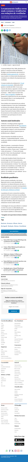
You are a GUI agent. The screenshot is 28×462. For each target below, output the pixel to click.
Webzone (3, 370)
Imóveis (16, 391)
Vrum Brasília (17, 413)
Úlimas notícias (17, 372)
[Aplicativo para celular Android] (19, 444)
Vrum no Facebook (4, 420)
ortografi (4, 226)
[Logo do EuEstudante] (14, 2)
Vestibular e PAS (18, 335)
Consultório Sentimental (5, 366)
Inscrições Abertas (18, 352)
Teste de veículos (4, 413)
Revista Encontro (20, 415)
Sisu (15, 337)
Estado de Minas (18, 428)
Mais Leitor (3, 385)
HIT (1, 382)
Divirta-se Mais (5, 374)
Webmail (2, 372)
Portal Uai (16, 430)
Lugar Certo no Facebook (19, 380)
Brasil (2, 328)
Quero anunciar (17, 389)
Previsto (16, 349)
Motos (2, 418)
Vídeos (2, 416)
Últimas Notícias (18, 332)
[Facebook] (5, 31)
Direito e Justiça (4, 351)
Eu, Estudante (19, 321)
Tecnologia (3, 342)
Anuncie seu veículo (4, 409)
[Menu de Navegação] (2, 2)
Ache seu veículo (4, 407)
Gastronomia (3, 368)
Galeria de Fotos (18, 379)
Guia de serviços (18, 373)
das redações (22, 125)
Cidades (2, 325)
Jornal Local (17, 409)
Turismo (2, 344)
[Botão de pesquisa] (26, 2)
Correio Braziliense (7, 321)
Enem (13, 22)
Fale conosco (17, 342)
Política (2, 326)
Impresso (4, 347)
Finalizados (17, 354)
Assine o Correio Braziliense (6, 358)
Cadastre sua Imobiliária (19, 384)
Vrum (2, 405)
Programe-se (3, 378)
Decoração (17, 377)
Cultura (16, 333)
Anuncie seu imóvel (18, 366)
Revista (16, 419)
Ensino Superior (17, 325)
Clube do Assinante (4, 356)
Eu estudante (8, 22)
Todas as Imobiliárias (18, 382)
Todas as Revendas (4, 421)
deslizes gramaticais (12, 74)
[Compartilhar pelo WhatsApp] (18, 243)
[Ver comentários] (10, 31)
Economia (3, 330)
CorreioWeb (4, 362)
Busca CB (3, 354)
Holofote (2, 340)
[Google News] (21, 451)
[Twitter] (7, 31)
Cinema (2, 377)
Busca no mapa (17, 368)
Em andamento (17, 351)
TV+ (2, 384)
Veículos (16, 392)
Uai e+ (16, 432)
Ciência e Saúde (4, 337)
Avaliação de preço (4, 414)
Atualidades (17, 421)
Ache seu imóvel (18, 365)
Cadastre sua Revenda (5, 423)
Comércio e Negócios (18, 400)
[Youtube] (18, 451)
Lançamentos (17, 370)
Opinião (2, 339)
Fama (2, 365)
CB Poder (16, 411)
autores (4, 223)
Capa (2, 323)
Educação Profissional (19, 339)
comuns (10, 223)
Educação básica (18, 323)
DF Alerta (16, 407)
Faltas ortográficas (10, 94)
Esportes (2, 335)
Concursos (18, 345)
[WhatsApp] (2, 31)
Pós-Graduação (17, 340)
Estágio (16, 328)
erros (20, 223)
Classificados (18, 387)
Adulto (16, 397)
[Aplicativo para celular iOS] (19, 440)
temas (17, 226)
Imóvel (17, 362)
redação (11, 226)
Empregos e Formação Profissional (19, 395)
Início (2, 22)
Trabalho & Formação (18, 326)
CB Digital (3, 352)
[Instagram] (15, 451)
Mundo (2, 332)
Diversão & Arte (4, 333)
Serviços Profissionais (19, 399)
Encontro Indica (17, 423)
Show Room (17, 375)
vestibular (23, 226)
